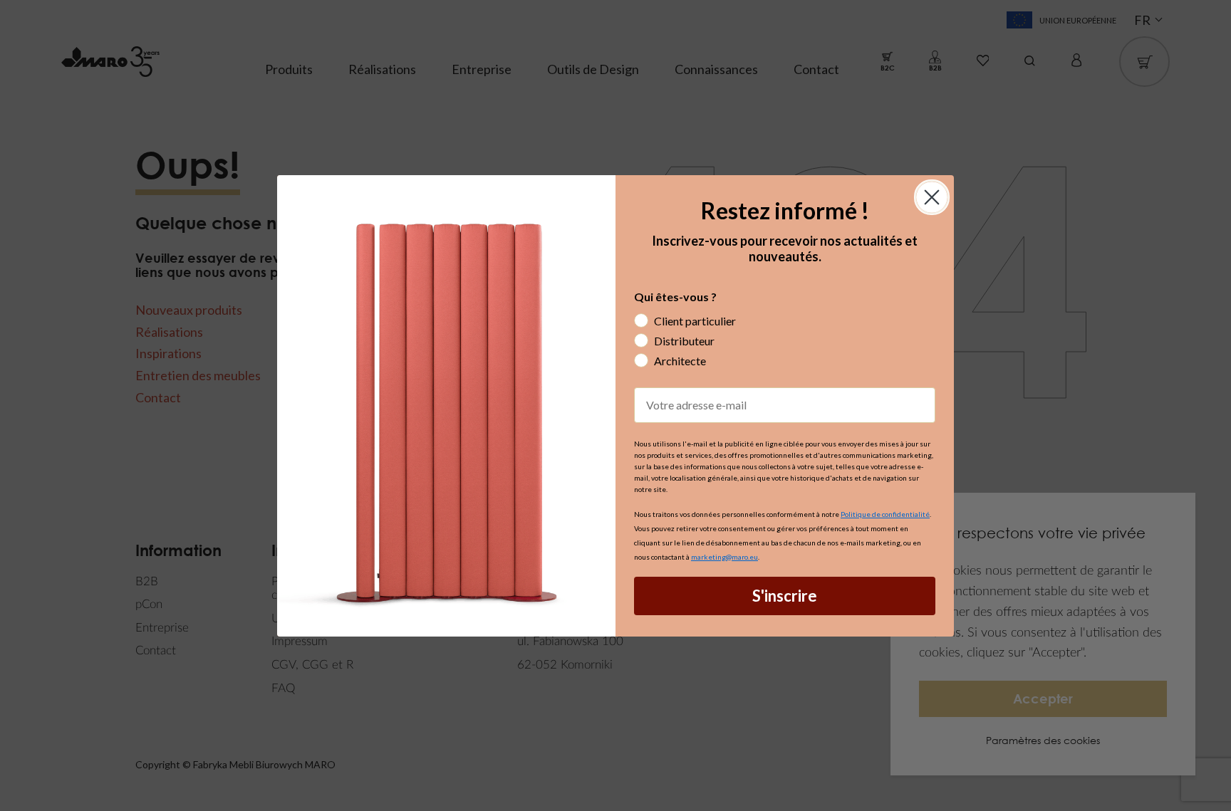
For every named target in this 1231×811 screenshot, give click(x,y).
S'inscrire (784, 595)
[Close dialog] (931, 197)
